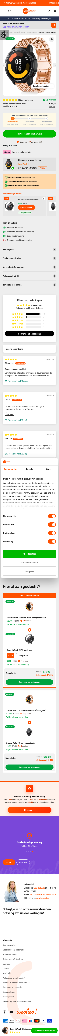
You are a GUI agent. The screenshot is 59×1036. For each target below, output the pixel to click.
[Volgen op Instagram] (4, 1012)
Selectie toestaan (29, 563)
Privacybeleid (8, 996)
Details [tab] (29, 469)
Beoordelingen (9, 992)
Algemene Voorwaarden (13, 987)
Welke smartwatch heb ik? (18, 27)
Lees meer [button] (9, 414)
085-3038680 (39, 888)
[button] (10, 99)
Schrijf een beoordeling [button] (29, 333)
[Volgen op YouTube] (11, 1012)
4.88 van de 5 (36, 305)
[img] (11, 359)
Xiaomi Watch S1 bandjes (29, 32)
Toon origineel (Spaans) (18, 381)
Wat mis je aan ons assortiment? (16, 982)
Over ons (23, 862)
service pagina (42, 898)
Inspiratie (7, 973)
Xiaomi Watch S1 (23, 164)
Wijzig (42, 168)
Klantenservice (9, 945)
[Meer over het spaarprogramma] (40, 142)
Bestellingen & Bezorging (13, 950)
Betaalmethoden (10, 954)
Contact (9, 862)
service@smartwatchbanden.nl (43, 894)
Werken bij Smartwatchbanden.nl (17, 1001)
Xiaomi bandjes (14, 32)
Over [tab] (48, 469)
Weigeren (29, 571)
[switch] (52, 524)
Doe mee (28, 810)
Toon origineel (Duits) (17, 420)
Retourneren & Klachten (13, 959)
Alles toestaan (29, 554)
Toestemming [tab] (10, 469)
